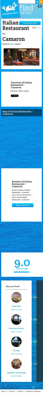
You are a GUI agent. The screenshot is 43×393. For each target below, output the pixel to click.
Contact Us (12, 391)
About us (3, 391)
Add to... (35, 28)
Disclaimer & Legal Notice (33, 391)
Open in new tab (16, 310)
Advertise (20, 391)
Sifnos (12, 44)
